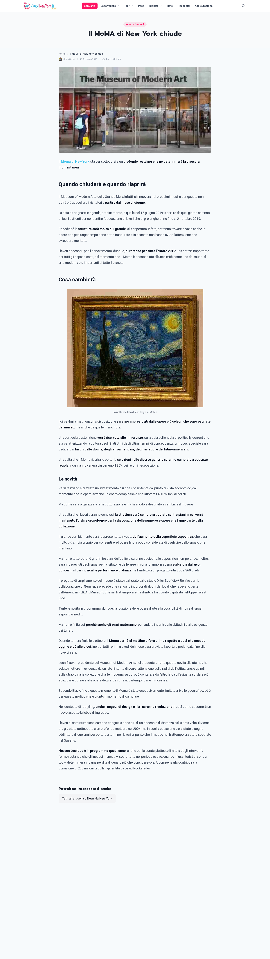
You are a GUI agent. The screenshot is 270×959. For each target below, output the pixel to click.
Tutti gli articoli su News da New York (87, 798)
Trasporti (184, 5)
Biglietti (154, 5)
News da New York (135, 24)
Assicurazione (204, 5)
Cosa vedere (108, 5)
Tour (127, 5)
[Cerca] (243, 6)
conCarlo (89, 5)
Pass (141, 5)
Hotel (170, 5)
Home (62, 53)
